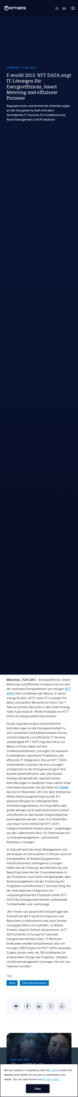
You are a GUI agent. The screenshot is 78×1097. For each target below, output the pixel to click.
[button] (59, 8)
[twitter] (51, 1006)
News (12, 983)
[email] (16, 1006)
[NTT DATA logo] (15, 8)
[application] (39, 1080)
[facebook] (27, 1006)
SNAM (64, 787)
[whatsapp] (62, 1006)
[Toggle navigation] (74, 8)
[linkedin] (39, 1006)
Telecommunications (34, 983)
